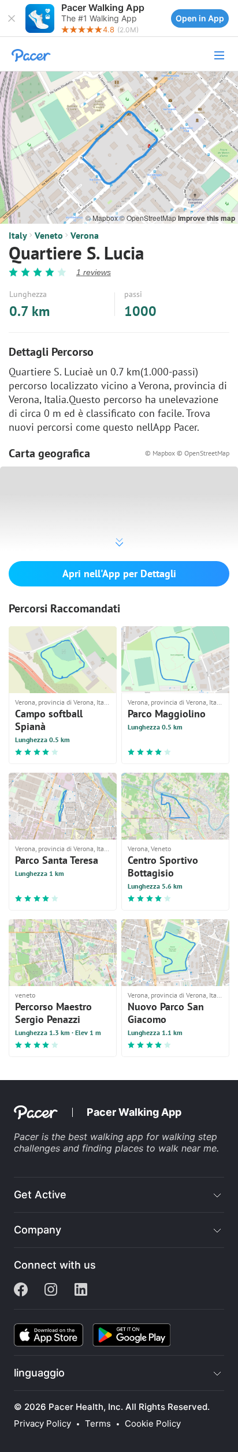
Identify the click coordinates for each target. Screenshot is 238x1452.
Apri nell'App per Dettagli (119, 573)
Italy (18, 235)
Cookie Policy (153, 1424)
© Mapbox (102, 218)
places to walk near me (166, 1148)
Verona (84, 235)
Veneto (49, 235)
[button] (11, 18)
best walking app (107, 1136)
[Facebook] (21, 1290)
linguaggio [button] (39, 1373)
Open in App (200, 18)
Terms (98, 1424)
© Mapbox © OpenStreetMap (187, 453)
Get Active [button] (40, 1194)
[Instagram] (51, 1290)
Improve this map (206, 218)
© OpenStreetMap (149, 218)
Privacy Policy (42, 1424)
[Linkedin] (81, 1290)
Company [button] (37, 1230)
